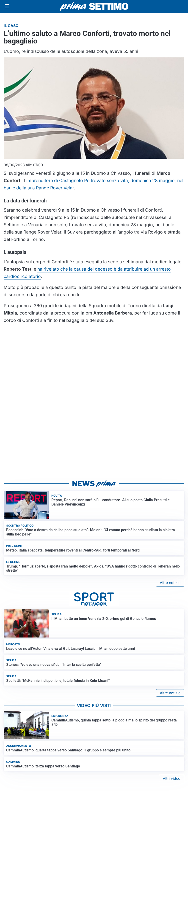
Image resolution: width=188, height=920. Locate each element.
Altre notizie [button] (170, 582)
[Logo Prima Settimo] (94, 6)
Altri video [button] (171, 778)
